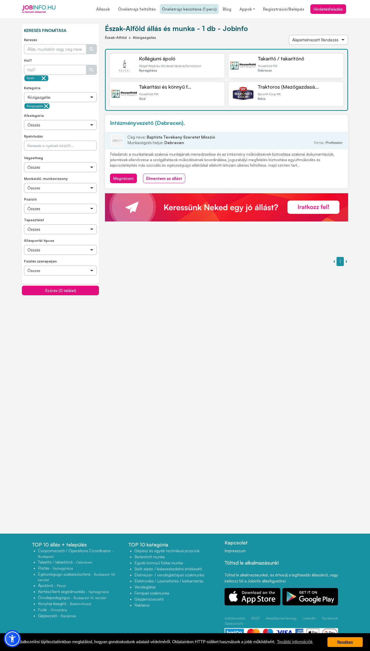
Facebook (330, 618)
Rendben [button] (345, 642)
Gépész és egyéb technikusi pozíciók (167, 550)
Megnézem (123, 178)
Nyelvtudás (33, 136)
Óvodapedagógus (72, 597)
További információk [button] (295, 642)
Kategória (32, 88)
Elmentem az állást (164, 178)
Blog (227, 9)
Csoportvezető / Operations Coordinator (75, 553)
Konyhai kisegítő (64, 603)
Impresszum (235, 550)
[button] (12, 638)
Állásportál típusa (39, 240)
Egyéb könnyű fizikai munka (158, 562)
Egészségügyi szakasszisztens (77, 577)
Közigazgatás (35, 106)
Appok (245, 9)
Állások (103, 9)
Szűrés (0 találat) (60, 290)
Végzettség (33, 158)
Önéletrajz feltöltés (137, 9)
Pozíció (30, 199)
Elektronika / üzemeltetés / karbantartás (168, 580)
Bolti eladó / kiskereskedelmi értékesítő (168, 568)
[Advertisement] (60, 330)
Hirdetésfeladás (328, 9)
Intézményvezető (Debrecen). (147, 122)
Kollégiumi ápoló (157, 58)
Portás (55, 568)
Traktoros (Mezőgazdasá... (288, 87)
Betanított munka (149, 556)
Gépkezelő (57, 615)
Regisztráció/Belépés (283, 9)
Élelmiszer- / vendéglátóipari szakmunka (169, 574)
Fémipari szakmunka (151, 593)
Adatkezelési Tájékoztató (235, 621)
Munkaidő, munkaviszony (46, 178)
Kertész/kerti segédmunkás (73, 591)
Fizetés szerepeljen (40, 261)
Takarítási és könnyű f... (165, 87)
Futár (52, 609)
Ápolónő (52, 585)
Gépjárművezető (149, 599)
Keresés (30, 40)
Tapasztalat (34, 220)
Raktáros (142, 605)
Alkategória (34, 115)
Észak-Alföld (31, 78)
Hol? (28, 60)
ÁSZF (255, 618)
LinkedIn (309, 618)
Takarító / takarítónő (281, 58)
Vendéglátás (145, 587)
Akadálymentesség (281, 618)
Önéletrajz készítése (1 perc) (189, 9)
